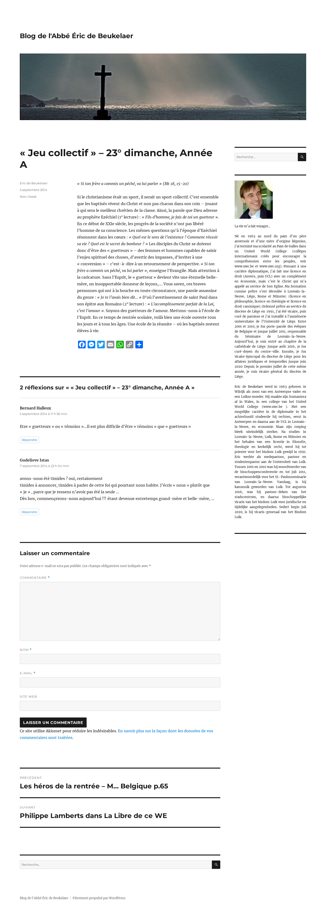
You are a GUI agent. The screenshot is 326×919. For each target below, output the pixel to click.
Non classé (28, 196)
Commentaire (35, 578)
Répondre (29, 440)
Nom (26, 650)
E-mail (28, 673)
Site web (28, 696)
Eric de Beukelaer (33, 183)
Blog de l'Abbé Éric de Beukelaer (76, 36)
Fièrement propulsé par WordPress (99, 898)
